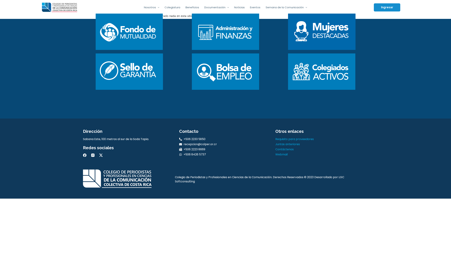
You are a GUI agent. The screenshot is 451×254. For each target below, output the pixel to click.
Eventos (255, 7)
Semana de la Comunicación (285, 7)
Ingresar (387, 7)
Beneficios (192, 7)
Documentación (215, 7)
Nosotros (150, 7)
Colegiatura (172, 7)
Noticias (239, 7)
